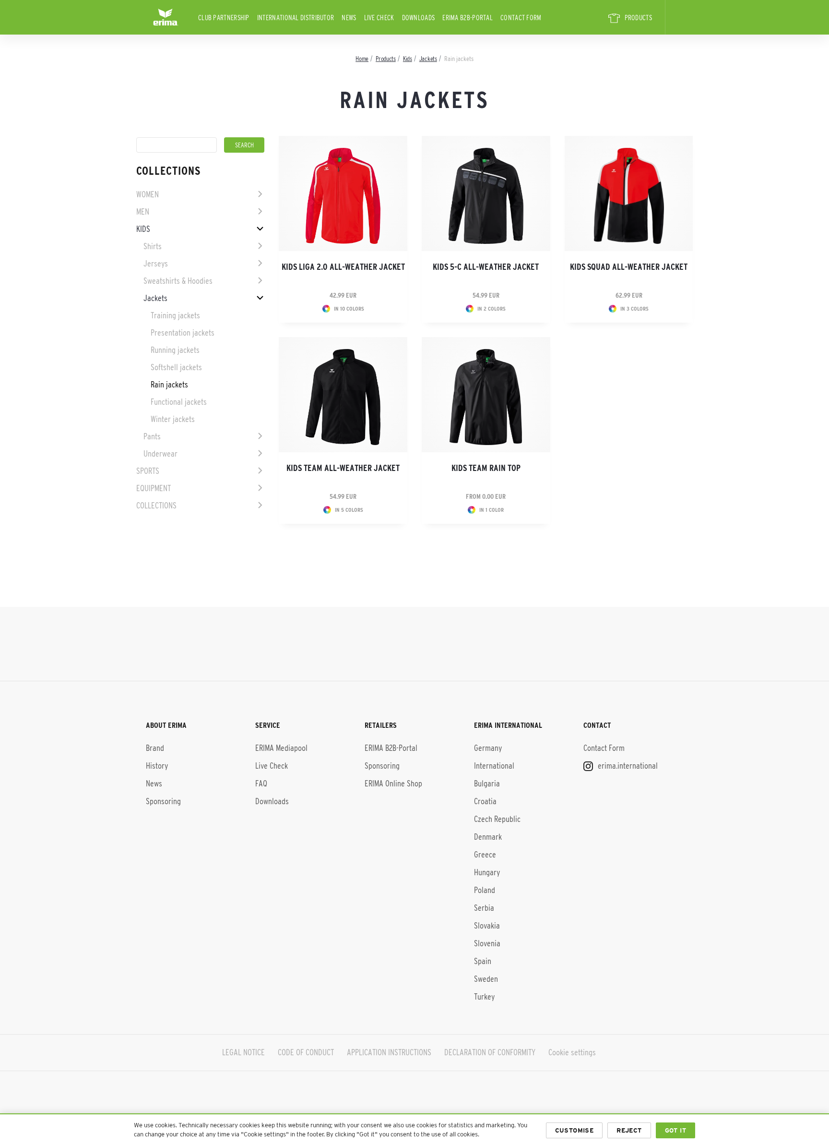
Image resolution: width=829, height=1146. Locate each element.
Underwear (160, 453)
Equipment (153, 488)
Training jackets (175, 315)
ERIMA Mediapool (281, 748)
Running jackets (175, 350)
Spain (482, 961)
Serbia (484, 908)
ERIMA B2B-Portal (467, 17)
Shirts (152, 246)
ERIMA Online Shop (393, 783)
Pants (152, 436)
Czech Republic (497, 819)
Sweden (486, 979)
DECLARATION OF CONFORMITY (489, 1052)
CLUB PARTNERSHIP (223, 17)
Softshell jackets (176, 367)
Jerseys (155, 263)
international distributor (295, 17)
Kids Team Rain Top (486, 468)
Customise (574, 1130)
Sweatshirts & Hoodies (178, 281)
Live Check (379, 17)
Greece (485, 854)
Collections (156, 505)
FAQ (261, 783)
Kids (143, 229)
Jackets (155, 298)
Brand (155, 748)
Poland (484, 890)
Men (142, 212)
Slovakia (487, 925)
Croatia (485, 801)
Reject (628, 1130)
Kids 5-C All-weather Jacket (486, 267)
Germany (488, 748)
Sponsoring (163, 801)
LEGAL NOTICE (243, 1052)
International (494, 766)
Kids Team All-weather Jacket (343, 468)
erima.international (627, 766)
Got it (675, 1130)
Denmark (488, 837)
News (349, 17)
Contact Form (521, 17)
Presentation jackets (182, 333)
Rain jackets (169, 384)
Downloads (418, 17)
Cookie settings (572, 1052)
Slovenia (487, 943)
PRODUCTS (638, 17)
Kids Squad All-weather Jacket (628, 267)
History (157, 766)
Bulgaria (487, 783)
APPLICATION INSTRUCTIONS (389, 1052)
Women (147, 194)
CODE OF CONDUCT (306, 1052)
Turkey (484, 996)
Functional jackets (179, 402)
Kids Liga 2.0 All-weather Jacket (343, 267)
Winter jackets (173, 419)
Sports (147, 471)
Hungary (487, 872)
